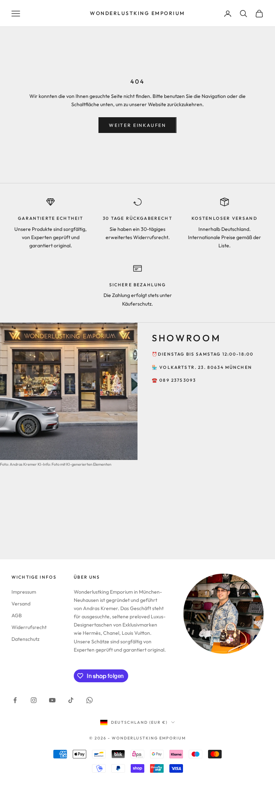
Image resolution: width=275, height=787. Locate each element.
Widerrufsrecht (29, 627)
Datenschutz (25, 639)
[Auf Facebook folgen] (15, 700)
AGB (16, 615)
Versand (20, 603)
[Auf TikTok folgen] (70, 700)
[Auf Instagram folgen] (33, 700)
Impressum (23, 592)
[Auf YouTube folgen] (52, 700)
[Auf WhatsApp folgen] (89, 700)
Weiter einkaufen (137, 125)
